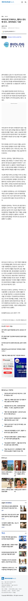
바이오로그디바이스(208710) (14, 37)
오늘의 (7, 503)
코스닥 (6, 16)
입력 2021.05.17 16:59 (13, 28)
